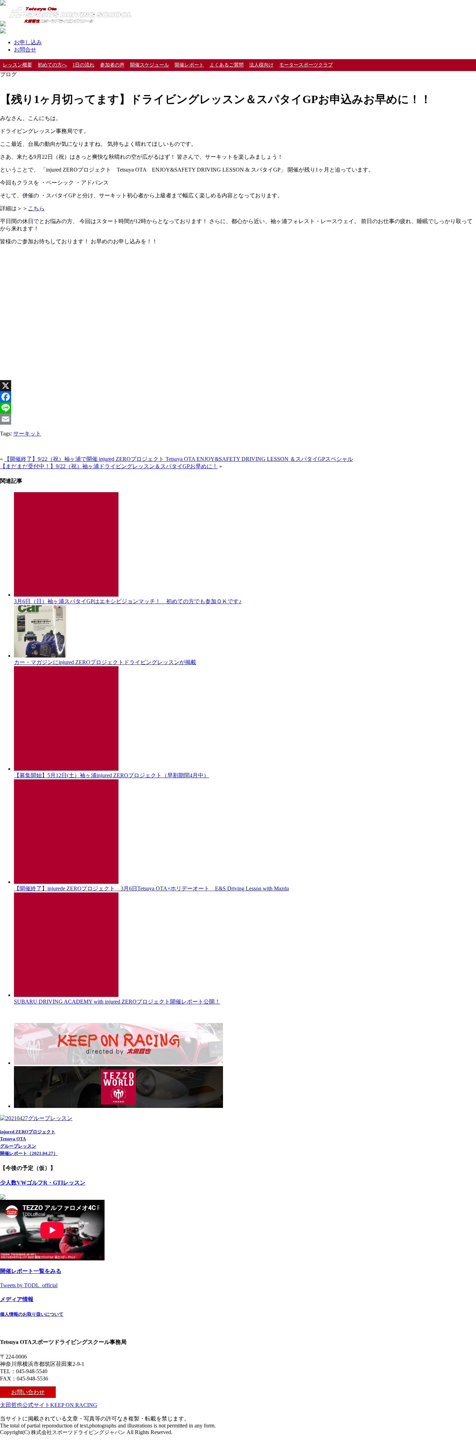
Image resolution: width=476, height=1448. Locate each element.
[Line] (238, 408)
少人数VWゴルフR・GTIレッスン (42, 1183)
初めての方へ (52, 65)
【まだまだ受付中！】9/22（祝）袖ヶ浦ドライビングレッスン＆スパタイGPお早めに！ (109, 466)
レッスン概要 (17, 65)
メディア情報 (16, 1299)
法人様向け (261, 65)
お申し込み (28, 42)
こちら (36, 208)
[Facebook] (238, 396)
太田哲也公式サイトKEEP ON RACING (48, 1405)
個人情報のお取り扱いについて (31, 1314)
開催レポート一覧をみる (30, 1271)
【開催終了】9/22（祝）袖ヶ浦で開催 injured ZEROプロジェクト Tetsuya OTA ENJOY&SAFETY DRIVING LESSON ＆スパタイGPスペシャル (178, 459)
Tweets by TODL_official (28, 1285)
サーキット (27, 433)
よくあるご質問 (226, 65)
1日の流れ (83, 65)
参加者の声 (112, 65)
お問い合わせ (28, 1392)
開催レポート (189, 65)
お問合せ (25, 50)
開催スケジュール (149, 65)
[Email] (238, 419)
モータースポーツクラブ (306, 65)
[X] (238, 385)
